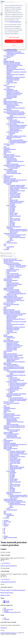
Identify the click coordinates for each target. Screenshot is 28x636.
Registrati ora (4, 627)
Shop (5, 523)
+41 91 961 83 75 (6, 579)
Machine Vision (7, 152)
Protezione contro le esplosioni (14, 264)
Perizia (11, 134)
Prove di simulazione (8, 89)
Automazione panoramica (10, 149)
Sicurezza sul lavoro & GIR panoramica (13, 260)
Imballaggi (9, 138)
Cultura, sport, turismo (15, 197)
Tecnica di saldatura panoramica (11, 433)
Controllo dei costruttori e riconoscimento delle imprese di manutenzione (16, 136)
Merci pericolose (7, 109)
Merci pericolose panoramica (10, 364)
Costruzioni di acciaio (12, 170)
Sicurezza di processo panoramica (11, 417)
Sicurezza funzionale (11, 158)
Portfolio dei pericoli (11, 271)
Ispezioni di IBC (13, 120)
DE (4, 528)
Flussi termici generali (12, 95)
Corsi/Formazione (8, 98)
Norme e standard (11, 205)
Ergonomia (9, 281)
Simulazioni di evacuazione (13, 91)
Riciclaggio (12, 204)
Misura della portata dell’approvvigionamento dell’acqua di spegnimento (16, 69)
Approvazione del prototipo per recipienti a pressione (17, 128)
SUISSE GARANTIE (15, 218)
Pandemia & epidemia (12, 285)
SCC (11, 217)
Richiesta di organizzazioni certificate (18, 229)
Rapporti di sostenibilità (15, 216)
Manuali (8, 57)
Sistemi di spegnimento (12, 66)
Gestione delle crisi (11, 54)
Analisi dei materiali (8, 176)
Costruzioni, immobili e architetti (17, 185)
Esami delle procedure (12, 172)
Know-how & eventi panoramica (11, 304)
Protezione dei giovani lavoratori (14, 284)
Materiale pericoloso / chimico (11, 103)
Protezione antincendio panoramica (12, 62)
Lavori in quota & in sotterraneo (14, 275)
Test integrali (10, 81)
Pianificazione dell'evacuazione (14, 51)
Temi (5, 245)
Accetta (14, 41)
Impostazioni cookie (14, 37)
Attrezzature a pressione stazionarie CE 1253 (14, 165)
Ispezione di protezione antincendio (12, 63)
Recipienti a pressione (12, 124)
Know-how (6, 524)
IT (4, 531)
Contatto (6, 525)
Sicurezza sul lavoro (8, 261)
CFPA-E (9, 241)
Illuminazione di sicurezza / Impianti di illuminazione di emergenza (16, 78)
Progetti (5, 85)
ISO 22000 (12, 209)
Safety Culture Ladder (15, 220)
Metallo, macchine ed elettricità (17, 201)
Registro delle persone (12, 242)
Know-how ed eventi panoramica (11, 403)
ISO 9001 (12, 212)
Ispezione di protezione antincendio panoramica (15, 313)
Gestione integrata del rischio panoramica (13, 297)
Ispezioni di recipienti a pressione (17, 126)
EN (4, 532)
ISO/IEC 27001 (13, 214)
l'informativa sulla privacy (15, 21)
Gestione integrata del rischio (10, 50)
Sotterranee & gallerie (12, 97)
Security (5, 58)
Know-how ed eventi (9, 144)
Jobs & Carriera (7, 521)
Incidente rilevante (11, 106)
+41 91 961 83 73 (6, 563)
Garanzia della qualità (12, 82)
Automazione (7, 148)
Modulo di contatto (5, 595)
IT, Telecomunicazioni (15, 196)
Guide (8, 145)
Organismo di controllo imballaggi (18, 142)
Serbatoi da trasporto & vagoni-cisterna (16, 113)
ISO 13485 (12, 225)
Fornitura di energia (14, 189)
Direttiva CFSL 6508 (12, 49)
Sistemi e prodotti (8, 182)
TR (4, 533)
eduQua (11, 221)
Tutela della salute (8, 279)
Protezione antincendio (9, 61)
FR (4, 529)
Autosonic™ (7, 150)
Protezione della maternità (13, 283)
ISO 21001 (12, 208)
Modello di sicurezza (8, 288)
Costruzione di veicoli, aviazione (17, 190)
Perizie (8, 87)
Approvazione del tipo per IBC (17, 122)
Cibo (11, 198)
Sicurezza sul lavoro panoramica (11, 262)
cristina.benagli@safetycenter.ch (8, 581)
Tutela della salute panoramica (11, 280)
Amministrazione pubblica (16, 202)
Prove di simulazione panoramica (11, 341)
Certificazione (7, 177)
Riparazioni (12, 133)
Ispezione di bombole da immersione (18, 125)
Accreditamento (10, 246)
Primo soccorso (10, 287)
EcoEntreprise (13, 206)
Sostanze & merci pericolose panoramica (13, 102)
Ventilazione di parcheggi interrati (14, 93)
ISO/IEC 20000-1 (14, 213)
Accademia (6, 249)
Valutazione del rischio (12, 160)
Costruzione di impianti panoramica (12, 156)
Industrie (9, 184)
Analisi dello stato (11, 86)
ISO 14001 (12, 224)
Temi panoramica (8, 513)
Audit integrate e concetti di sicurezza (15, 53)
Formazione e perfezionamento (17, 186)
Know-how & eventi (8, 55)
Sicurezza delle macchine (12, 273)
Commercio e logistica (15, 194)
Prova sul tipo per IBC (15, 121)
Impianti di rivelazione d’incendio (14, 65)
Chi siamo (6, 520)
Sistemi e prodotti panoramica (11, 448)
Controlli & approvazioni (12, 132)
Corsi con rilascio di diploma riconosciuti (16, 234)
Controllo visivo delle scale (13, 277)
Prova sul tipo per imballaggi (16, 140)
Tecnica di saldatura (8, 169)
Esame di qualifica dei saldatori (14, 173)
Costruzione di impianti (9, 154)
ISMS (8, 248)
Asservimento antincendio (13, 79)
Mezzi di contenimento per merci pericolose (14, 112)
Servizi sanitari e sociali (15, 193)
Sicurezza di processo (9, 157)
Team (5, 59)
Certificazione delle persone (10, 233)
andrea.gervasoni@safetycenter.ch (9, 565)
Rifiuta (14, 45)
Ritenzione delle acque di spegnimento (16, 107)
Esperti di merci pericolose (13, 110)
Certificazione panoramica (10, 178)
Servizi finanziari (14, 192)
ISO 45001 (12, 210)
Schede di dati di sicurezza (13, 105)
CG (16, 632)
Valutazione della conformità (13, 166)
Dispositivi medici (14, 200)
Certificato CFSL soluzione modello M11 (16, 293)
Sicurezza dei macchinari (12, 164)
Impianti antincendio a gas (16, 130)
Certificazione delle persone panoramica (13, 500)
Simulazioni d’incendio (12, 90)
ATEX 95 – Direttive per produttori (18, 265)
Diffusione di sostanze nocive (13, 94)
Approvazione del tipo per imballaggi (18, 141)
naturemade (12, 222)
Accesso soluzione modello (13, 291)
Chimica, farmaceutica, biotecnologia (18, 188)
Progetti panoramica (8, 336)
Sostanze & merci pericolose (10, 101)
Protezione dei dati (10, 632)
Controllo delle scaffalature (13, 276)
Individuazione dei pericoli (13, 269)
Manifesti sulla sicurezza (15, 292)
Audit (8, 83)
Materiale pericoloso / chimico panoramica (14, 357)
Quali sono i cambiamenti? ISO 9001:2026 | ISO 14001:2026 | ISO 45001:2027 (15, 180)
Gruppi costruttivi (14, 168)
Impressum (3, 632)
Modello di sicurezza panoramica (11, 289)
